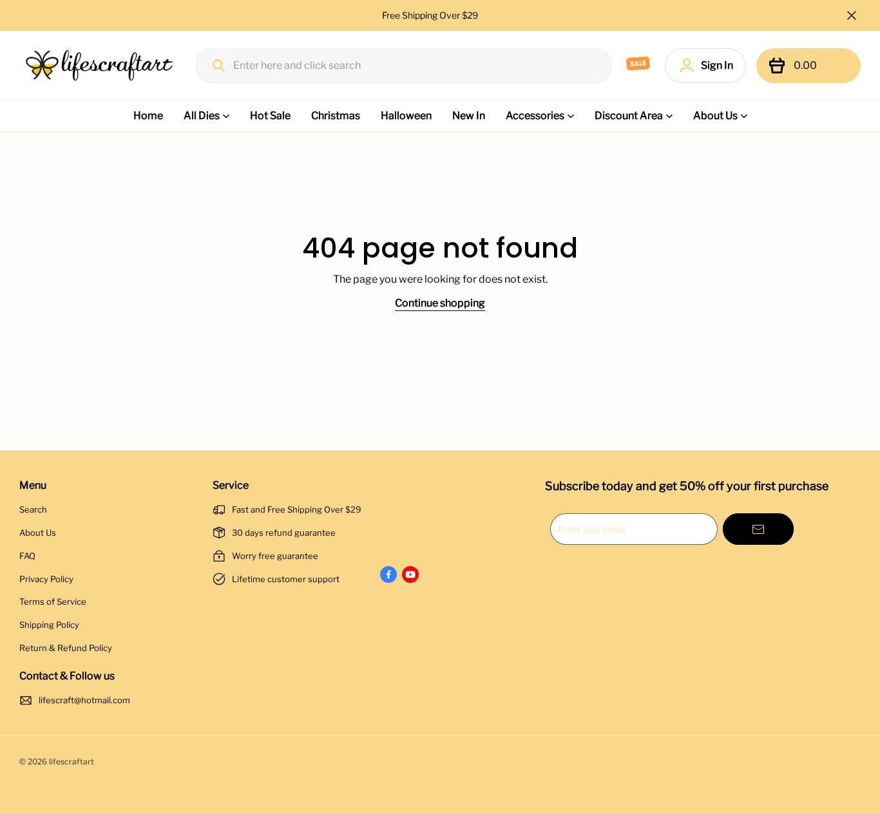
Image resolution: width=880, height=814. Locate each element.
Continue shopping (440, 303)
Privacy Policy (46, 579)
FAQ (27, 556)
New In (468, 115)
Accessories (535, 115)
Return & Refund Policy (65, 648)
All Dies (202, 115)
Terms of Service (52, 601)
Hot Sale (270, 115)
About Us (715, 115)
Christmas (335, 115)
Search (33, 509)
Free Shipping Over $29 (431, 15)
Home (148, 115)
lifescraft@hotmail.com (84, 700)
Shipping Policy (49, 625)
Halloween (406, 115)
